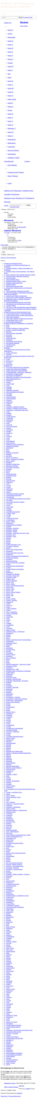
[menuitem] (10, 30)
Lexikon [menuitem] (27, 161)
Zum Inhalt (4, 14)
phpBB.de (19, 1093)
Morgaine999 (22, 227)
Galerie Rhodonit (12, 230)
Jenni (19, 240)
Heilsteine (21, 1086)
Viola (8, 232)
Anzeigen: (5, 247)
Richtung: (5, 248)
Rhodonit (24, 22)
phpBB (28, 1088)
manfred (9, 222)
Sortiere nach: (20, 247)
